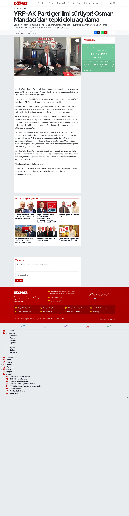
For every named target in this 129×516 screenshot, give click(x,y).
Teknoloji (63, 319)
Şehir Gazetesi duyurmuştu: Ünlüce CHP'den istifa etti (69, 239)
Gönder (19, 280)
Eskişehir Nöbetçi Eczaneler (26, 308)
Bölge (53, 319)
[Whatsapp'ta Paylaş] (102, 32)
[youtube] (87, 326)
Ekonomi (61, 3)
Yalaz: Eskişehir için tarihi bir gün (69, 215)
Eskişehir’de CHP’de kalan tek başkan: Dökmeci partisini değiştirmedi (24, 240)
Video (8, 360)
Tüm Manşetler (47, 312)
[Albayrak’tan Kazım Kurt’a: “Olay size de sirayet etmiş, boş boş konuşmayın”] (25, 207)
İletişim (9, 372)
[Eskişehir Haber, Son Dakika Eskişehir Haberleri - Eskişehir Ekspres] (21, 3)
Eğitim (87, 3)
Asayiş (51, 3)
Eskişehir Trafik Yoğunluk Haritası (102, 308)
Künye (8, 369)
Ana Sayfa (10, 331)
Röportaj (9, 364)
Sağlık (58, 319)
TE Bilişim (112, 319)
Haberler (17, 9)
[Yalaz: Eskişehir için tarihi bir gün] (69, 207)
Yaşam (95, 3)
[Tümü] (113, 40)
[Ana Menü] (114, 3)
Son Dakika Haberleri (73, 312)
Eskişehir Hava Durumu (50, 308)
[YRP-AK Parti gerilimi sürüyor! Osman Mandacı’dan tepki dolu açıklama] (47, 56)
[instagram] (66, 326)
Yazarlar (9, 362)
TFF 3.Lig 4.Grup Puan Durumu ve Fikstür (25, 386)
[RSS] (107, 294)
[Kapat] (128, 397)
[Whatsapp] (103, 294)
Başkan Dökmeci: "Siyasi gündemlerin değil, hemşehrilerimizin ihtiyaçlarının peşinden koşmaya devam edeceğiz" (46, 218)
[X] (93, 294)
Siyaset (71, 3)
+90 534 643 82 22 (57, 297)
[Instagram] (97, 294)
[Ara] (111, 3)
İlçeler (48, 319)
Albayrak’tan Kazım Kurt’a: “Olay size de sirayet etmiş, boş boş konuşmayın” (24, 216)
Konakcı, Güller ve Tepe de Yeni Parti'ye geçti (46, 239)
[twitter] (44, 326)
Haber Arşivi (96, 312)
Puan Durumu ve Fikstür (25, 312)
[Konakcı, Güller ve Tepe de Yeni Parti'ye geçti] (47, 231)
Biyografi (10, 367)
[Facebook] (90, 294)
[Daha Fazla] (105, 32)
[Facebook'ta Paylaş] (95, 32)
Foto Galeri (10, 357)
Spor (79, 3)
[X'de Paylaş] (98, 32)
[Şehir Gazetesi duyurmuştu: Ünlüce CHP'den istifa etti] (69, 231)
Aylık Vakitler (89, 70)
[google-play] (99, 298)
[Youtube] (100, 294)
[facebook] (23, 326)
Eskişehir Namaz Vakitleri (75, 308)
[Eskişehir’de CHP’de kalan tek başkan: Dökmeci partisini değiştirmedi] (25, 231)
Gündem (42, 3)
